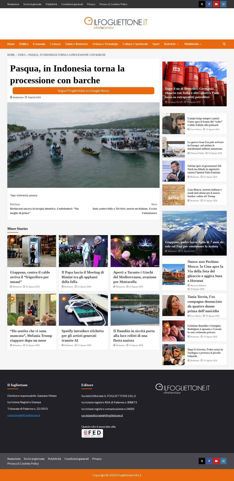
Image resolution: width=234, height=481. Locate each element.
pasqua (33, 195)
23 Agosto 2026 (194, 102)
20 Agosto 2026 (215, 153)
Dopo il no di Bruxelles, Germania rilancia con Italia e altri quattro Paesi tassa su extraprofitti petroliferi (192, 93)
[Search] (224, 44)
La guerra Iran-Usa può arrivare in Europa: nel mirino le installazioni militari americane (206, 145)
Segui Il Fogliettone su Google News (83, 91)
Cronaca (55, 43)
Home (11, 43)
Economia (39, 43)
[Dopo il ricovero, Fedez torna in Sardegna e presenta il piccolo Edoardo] (173, 354)
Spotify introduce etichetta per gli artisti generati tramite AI (83, 335)
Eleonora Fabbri (197, 153)
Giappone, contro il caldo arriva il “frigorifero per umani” (30, 277)
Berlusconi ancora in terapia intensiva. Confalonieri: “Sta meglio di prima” (44, 208)
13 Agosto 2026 (210, 337)
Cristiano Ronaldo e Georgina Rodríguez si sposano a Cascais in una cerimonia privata (204, 329)
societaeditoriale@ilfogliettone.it (102, 415)
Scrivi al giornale (32, 4)
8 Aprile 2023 (34, 97)
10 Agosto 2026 (210, 360)
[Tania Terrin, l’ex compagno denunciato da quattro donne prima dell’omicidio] (173, 305)
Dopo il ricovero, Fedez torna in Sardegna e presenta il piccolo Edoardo (205, 353)
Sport (155, 43)
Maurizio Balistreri (198, 285)
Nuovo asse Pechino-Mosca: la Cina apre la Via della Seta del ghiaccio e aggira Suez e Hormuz (205, 271)
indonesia (22, 195)
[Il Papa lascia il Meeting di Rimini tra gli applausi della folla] (83, 251)
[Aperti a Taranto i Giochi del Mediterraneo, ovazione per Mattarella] (135, 251)
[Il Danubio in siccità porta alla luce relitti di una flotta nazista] (135, 310)
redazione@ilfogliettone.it (23, 415)
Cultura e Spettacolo (135, 43)
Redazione (13, 4)
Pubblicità (51, 4)
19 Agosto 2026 (213, 316)
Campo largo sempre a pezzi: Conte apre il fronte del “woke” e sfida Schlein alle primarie (205, 121)
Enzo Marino (196, 129)
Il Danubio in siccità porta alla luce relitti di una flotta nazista (134, 335)
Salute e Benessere (76, 43)
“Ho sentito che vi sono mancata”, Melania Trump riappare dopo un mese (31, 335)
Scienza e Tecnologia (105, 43)
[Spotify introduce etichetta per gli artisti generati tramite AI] (83, 310)
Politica (23, 43)
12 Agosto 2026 (84, 345)
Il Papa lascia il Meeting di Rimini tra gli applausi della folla (83, 277)
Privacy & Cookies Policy (113, 4)
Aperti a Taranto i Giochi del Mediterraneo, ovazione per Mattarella (134, 277)
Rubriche (170, 43)
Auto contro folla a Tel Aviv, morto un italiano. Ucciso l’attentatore (124, 208)
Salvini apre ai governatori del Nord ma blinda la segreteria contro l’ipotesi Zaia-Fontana (204, 169)
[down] (178, 44)
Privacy (91, 4)
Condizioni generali (72, 4)
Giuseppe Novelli (175, 102)
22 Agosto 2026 (33, 287)
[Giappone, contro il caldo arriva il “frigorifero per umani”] (31, 251)
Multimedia (191, 43)
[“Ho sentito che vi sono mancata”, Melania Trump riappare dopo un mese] (31, 310)
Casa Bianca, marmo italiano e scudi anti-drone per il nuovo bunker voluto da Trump (205, 193)
